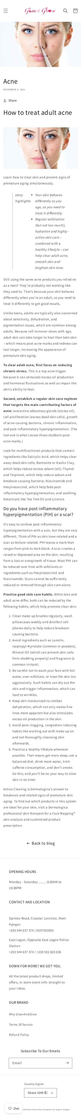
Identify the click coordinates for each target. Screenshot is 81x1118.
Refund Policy (19, 1035)
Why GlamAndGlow (23, 1014)
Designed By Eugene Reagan (56, 1109)
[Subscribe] (67, 1063)
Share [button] (13, 100)
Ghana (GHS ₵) (37, 1093)
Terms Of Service (21, 1025)
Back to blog (43, 843)
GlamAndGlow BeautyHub (31, 1109)
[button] (6, 11)
